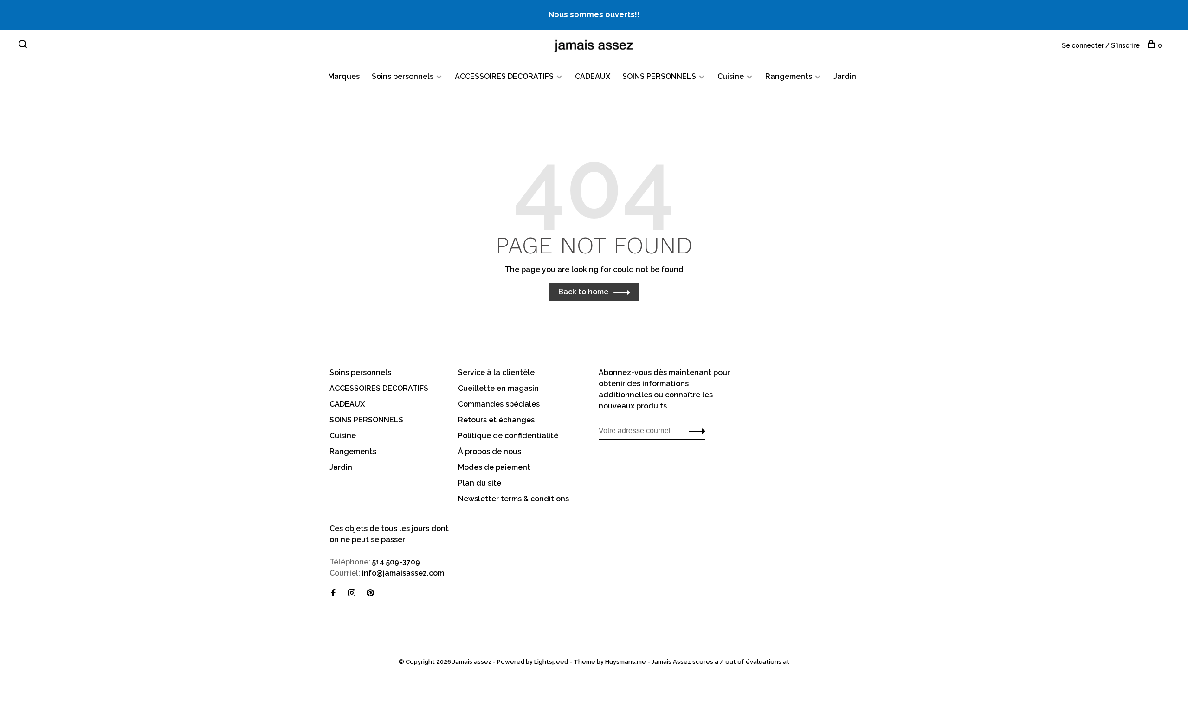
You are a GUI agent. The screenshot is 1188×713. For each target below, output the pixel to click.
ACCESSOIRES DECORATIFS (504, 76)
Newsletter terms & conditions (513, 498)
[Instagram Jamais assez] (351, 593)
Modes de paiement (494, 467)
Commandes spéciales (499, 404)
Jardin (844, 76)
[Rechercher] (24, 45)
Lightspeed (551, 661)
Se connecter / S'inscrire (1101, 45)
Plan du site (479, 483)
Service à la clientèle (496, 372)
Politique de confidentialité (508, 435)
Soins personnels (402, 76)
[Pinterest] (370, 593)
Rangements (788, 76)
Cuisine (730, 76)
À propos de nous (489, 451)
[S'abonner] (694, 431)
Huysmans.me (626, 661)
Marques (344, 76)
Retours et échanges (496, 419)
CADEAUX (592, 76)
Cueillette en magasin (498, 388)
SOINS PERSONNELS (659, 76)
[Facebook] (333, 593)
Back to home (583, 291)
